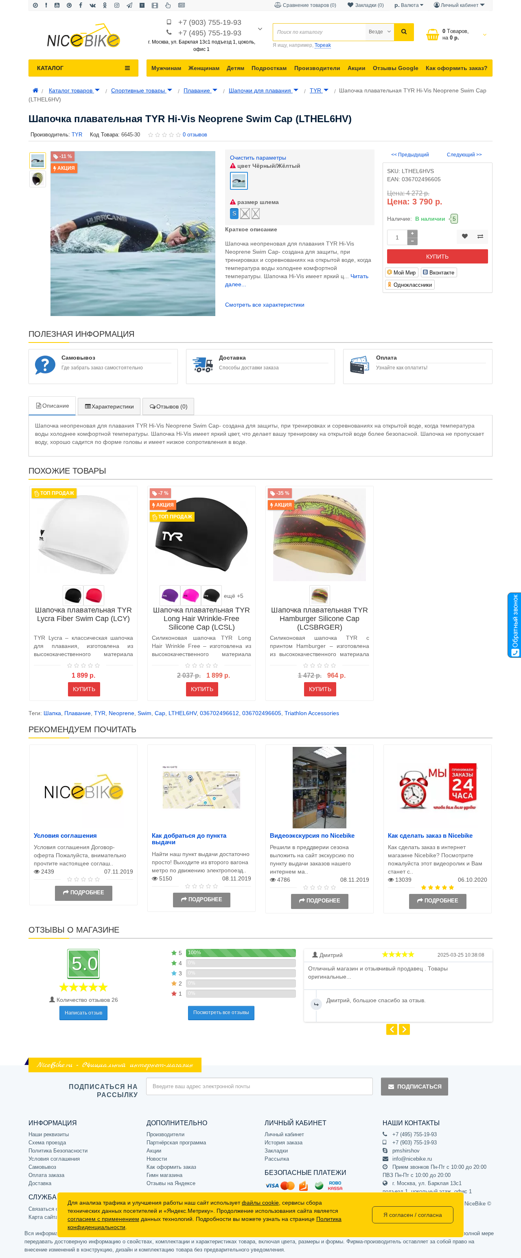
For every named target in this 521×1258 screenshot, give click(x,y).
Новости (157, 1159)
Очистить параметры (258, 157)
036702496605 (261, 713)
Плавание (198, 90)
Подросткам (269, 68)
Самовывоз (42, 1167)
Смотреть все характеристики (264, 304)
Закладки (276, 1151)
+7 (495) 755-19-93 (209, 33)
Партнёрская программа (176, 1142)
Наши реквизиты (48, 1134)
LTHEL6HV (183, 713)
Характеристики (113, 406)
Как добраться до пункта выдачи (189, 839)
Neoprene (121, 713)
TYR (316, 90)
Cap (160, 713)
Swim (144, 713)
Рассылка (277, 1159)
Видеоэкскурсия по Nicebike (312, 835)
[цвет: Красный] (93, 595)
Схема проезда (47, 1142)
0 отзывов (195, 135)
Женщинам (203, 68)
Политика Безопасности (58, 1151)
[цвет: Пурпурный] (170, 595)
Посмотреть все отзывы (221, 1012)
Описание (55, 405)
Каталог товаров (71, 90)
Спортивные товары (138, 90)
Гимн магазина (164, 1175)
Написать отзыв (83, 1013)
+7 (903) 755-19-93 (209, 22)
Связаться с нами (50, 1209)
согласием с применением (103, 1219)
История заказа (283, 1142)
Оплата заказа (46, 1175)
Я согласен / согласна (412, 1215)
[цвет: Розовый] (190, 595)
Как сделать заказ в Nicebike (430, 835)
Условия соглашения (65, 835)
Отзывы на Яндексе (171, 1183)
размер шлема (257, 202)
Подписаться (419, 1086)
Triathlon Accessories (312, 713)
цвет (268, 165)
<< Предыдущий (410, 155)
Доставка (39, 1183)
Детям (235, 68)
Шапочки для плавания (261, 90)
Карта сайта (43, 1217)
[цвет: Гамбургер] (319, 595)
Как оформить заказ (171, 1167)
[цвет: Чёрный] (73, 595)
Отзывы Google (395, 68)
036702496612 (219, 713)
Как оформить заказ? (457, 68)
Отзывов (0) (172, 406)
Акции (357, 68)
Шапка (52, 713)
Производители (317, 68)
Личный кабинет (284, 1134)
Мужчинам (166, 68)
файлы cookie (260, 1202)
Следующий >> (464, 155)
